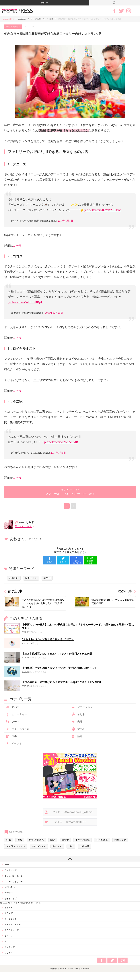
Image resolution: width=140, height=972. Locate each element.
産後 (20, 840)
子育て (84, 125)
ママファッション (15, 846)
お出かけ (14, 578)
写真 (92, 266)
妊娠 (8, 840)
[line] (90, 560)
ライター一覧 (11, 870)
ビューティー (19, 714)
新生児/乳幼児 (36, 840)
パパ (36, 380)
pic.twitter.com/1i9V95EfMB (61, 442)
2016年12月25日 (54, 312)
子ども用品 (102, 840)
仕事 (14, 736)
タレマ (8, 941)
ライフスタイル (38, 19)
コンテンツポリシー (14, 881)
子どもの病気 (82, 840)
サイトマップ (11, 898)
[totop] (70, 859)
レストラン (81, 130)
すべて (15, 707)
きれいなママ (39, 846)
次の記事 (125, 591)
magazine (22, 19)
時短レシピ (120, 840)
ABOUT (8, 864)
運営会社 (9, 893)
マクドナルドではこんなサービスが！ (70, 491)
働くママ (57, 846)
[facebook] (49, 560)
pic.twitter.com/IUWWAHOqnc (102, 210)
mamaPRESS (8, 19)
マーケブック (11, 919)
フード (15, 721)
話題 (79, 736)
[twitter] (63, 560)
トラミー (9, 907)
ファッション (85, 707)
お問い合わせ (11, 887)
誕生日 (47, 578)
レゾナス (9, 953)
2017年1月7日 (65, 220)
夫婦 (79, 721)
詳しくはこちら (23, 526)
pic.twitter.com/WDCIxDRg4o (25, 302)
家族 (51, 19)
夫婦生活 (84, 846)
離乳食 (65, 840)
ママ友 (81, 729)
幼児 (52, 840)
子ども (81, 714)
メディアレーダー (13, 924)
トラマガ (9, 913)
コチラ (17, 245)
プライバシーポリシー (15, 876)
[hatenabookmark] (76, 560)
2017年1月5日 (58, 452)
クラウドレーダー (13, 930)
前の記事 (15, 591)
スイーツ (19, 235)
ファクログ (10, 947)
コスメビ (9, 936)
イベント (17, 743)
